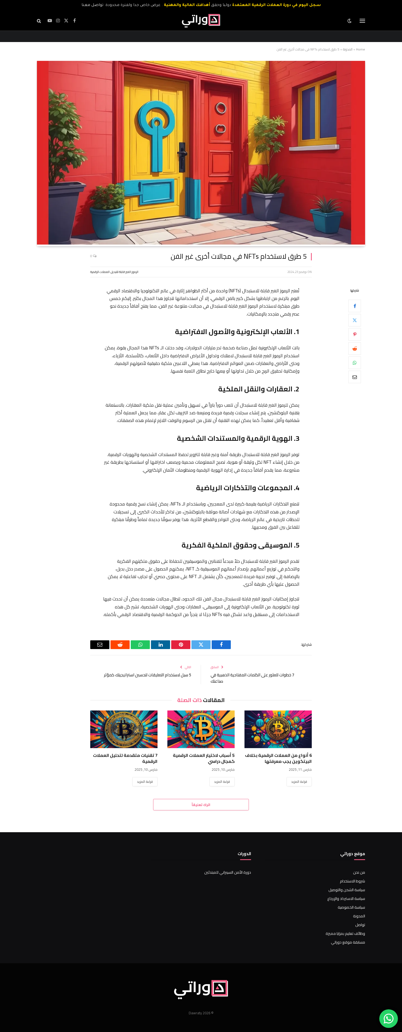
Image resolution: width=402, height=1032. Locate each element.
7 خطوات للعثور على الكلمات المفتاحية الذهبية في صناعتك (252, 678)
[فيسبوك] (354, 305)
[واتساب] (354, 362)
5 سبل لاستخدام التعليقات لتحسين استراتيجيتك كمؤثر (147, 675)
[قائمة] (362, 21)
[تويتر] (354, 320)
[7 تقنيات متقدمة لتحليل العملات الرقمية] (124, 729)
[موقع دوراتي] (201, 21)
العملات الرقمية (100, 272)
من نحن (359, 872)
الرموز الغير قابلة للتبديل (124, 272)
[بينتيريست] (354, 334)
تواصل (360, 924)
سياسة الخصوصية (351, 907)
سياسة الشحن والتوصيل (346, 889)
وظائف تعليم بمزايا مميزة (345, 933)
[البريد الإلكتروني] (354, 376)
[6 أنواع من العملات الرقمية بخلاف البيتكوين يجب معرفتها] (278, 729)
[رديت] (354, 348)
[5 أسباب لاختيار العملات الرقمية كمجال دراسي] (201, 729)
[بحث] (39, 21)
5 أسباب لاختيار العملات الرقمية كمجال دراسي (204, 759)
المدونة (348, 49)
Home (360, 49)
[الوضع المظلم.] (350, 21)
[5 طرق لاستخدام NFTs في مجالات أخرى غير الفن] (201, 243)
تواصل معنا (92, 5)
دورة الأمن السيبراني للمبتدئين (227, 872)
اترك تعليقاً (201, 804)
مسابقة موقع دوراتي (348, 942)
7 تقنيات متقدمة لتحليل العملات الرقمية (125, 759)
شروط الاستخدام (352, 881)
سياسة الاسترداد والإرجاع (346, 898)
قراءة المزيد (299, 781)
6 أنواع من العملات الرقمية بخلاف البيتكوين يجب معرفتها (278, 759)
